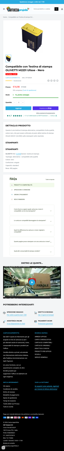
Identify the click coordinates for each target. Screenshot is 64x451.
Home (5, 17)
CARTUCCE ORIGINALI (42, 345)
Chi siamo (6, 386)
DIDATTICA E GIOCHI (42, 348)
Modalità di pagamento (11, 395)
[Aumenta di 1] (23, 102)
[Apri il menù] (4, 9)
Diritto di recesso (9, 392)
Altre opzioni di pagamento (45, 113)
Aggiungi (18, 108)
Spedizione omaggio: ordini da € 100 (32, 2)
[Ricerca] (56, 9)
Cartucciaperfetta (13, 78)
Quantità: (9, 102)
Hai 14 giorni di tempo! (46, 315)
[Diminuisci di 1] (14, 102)
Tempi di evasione (9, 401)
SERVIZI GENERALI (41, 357)
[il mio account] (62, 9)
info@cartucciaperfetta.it (11, 446)
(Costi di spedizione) (29, 90)
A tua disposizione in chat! (16, 324)
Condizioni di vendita (10, 389)
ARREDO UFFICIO (41, 337)
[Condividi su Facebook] (48, 80)
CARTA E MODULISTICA (43, 340)
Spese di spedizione (10, 398)
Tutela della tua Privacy (11, 404)
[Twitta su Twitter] (54, 80)
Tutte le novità (8, 407)
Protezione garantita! (45, 324)
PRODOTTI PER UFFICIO (43, 351)
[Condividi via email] (57, 80)
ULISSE (18, 154)
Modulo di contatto (9, 443)
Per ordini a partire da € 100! (17, 315)
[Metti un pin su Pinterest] (51, 80)
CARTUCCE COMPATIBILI (43, 342)
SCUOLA (38, 354)
